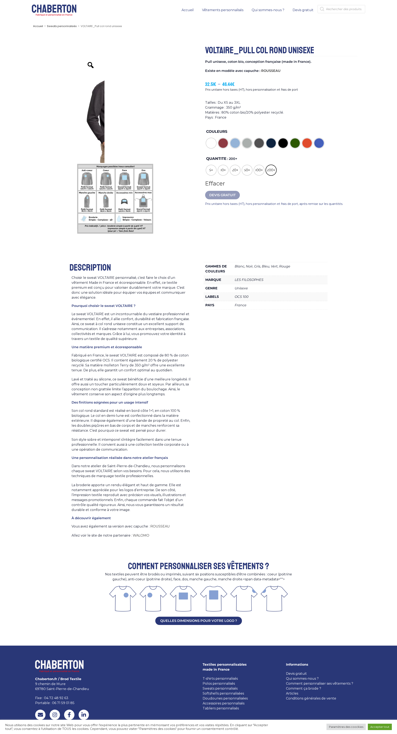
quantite (216, 158)
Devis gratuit (303, 10)
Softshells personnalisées (223, 693)
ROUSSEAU (271, 71)
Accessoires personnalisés (223, 703)
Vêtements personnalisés (222, 10)
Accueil (188, 10)
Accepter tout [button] (379, 726)
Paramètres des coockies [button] (346, 726)
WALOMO (141, 535)
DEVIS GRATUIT (222, 195)
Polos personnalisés (219, 683)
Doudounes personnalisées (225, 698)
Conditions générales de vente (311, 698)
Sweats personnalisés (62, 26)
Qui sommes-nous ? (268, 10)
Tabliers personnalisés (221, 708)
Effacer (215, 183)
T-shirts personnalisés (220, 679)
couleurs (216, 131)
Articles (292, 693)
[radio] (211, 143)
